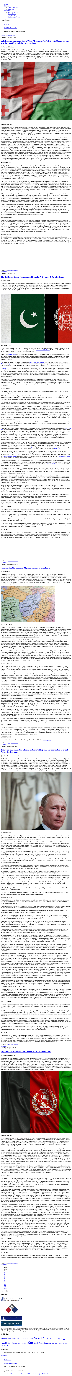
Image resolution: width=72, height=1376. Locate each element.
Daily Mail (6, 368)
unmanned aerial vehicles (43, 350)
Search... (3, 20)
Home (6, 4)
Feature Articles (12, 14)
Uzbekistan (4, 1345)
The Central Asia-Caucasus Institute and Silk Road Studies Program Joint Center (26, 1374)
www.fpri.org (47, 740)
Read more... (4, 271)
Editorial (6, 6)
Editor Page (11, 9)
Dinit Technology (5, 363)
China (51, 1339)
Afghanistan (6, 1339)
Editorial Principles (13, 7)
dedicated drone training (10, 456)
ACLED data (12, 354)
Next (5, 1286)
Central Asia (41, 1338)
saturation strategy (27, 447)
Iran (64, 1339)
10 (5, 1285)
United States (63, 1343)
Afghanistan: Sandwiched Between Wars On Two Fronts (26, 1051)
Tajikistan (55, 1343)
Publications (7, 10)
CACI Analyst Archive (14, 17)
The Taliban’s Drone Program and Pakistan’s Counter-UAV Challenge (32, 277)
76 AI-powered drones (64, 456)
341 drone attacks (51, 463)
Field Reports (11, 15)
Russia (33, 1342)
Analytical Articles (13, 12)
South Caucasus (45, 1343)
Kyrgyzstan (17, 1343)
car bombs (57, 448)
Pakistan (24, 1343)
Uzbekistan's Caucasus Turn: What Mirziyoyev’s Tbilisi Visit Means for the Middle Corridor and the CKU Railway (35, 42)
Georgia (58, 1338)
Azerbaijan (27, 1338)
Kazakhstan (6, 1343)
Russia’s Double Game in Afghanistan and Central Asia (25, 568)
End (5, 1288)
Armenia (16, 1338)
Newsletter (4, 1355)
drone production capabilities (37, 362)
